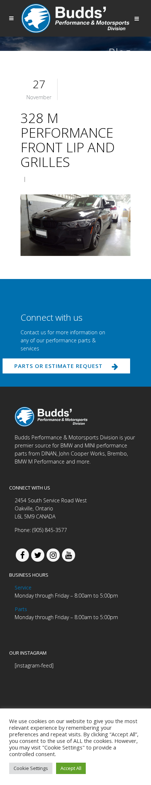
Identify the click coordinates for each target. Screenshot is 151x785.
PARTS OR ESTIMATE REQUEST (58, 365)
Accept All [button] (70, 768)
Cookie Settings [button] (31, 768)
